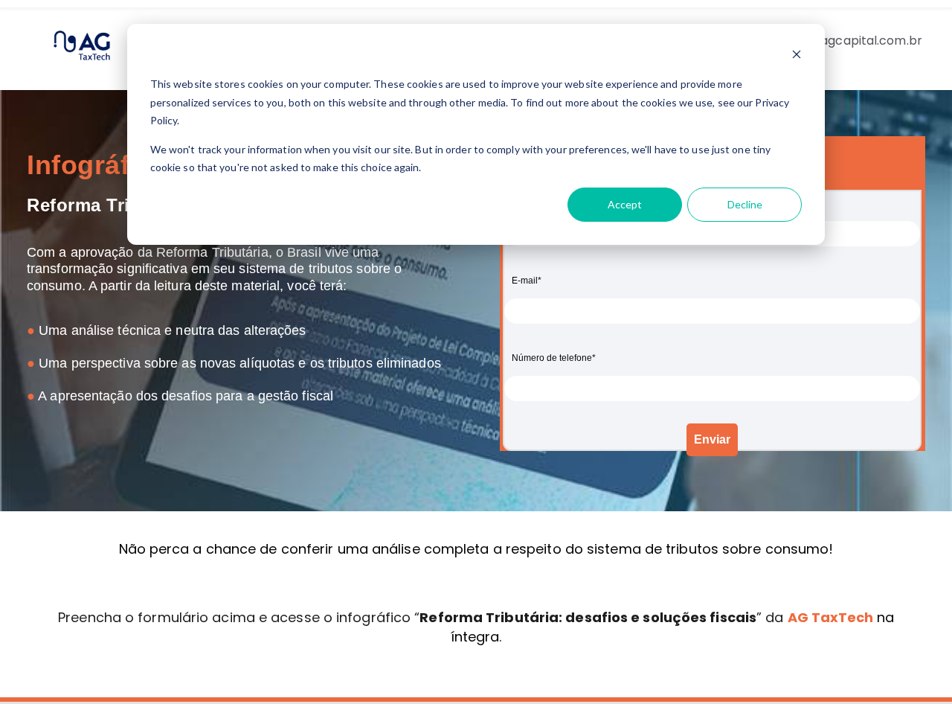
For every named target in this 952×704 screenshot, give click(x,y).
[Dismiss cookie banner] (796, 56)
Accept (625, 204)
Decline (744, 204)
